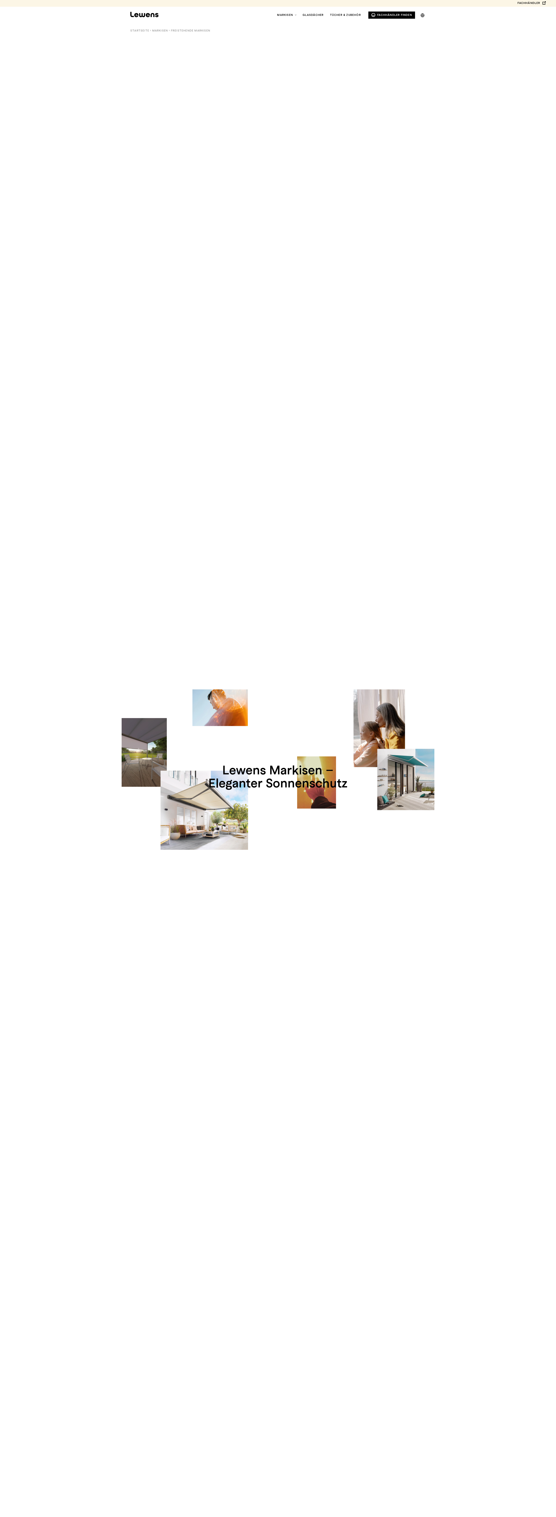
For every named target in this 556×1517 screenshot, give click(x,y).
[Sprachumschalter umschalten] (422, 14)
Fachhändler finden (394, 15)
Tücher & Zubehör (345, 15)
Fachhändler (529, 3)
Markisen (285, 15)
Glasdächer (313, 15)
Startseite (139, 30)
